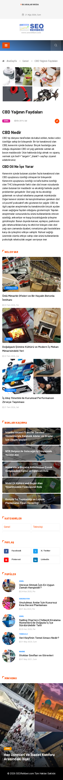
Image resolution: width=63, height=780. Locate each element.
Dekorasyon (11, 288)
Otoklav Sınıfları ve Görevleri (36, 655)
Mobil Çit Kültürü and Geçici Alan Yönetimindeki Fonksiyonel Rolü (31, 8)
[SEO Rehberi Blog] (31, 28)
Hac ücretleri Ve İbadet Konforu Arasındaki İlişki (29, 756)
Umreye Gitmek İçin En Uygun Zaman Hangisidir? (36, 586)
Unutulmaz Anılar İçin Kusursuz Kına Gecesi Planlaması (38, 604)
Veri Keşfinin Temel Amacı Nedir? (39, 637)
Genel (25, 61)
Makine (22, 651)
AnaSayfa (12, 61)
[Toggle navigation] (6, 45)
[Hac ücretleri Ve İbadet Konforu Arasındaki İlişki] (31, 725)
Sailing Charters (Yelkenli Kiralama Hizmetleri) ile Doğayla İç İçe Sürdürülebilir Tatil (40, 622)
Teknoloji (10, 390)
